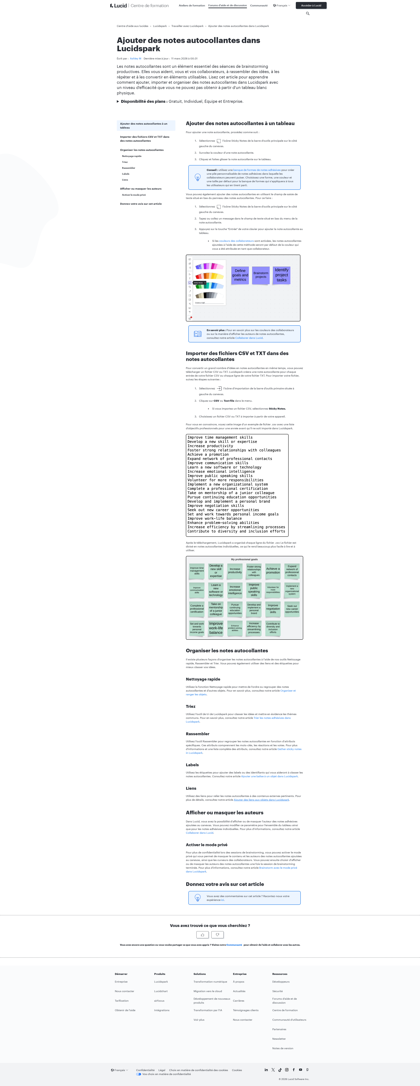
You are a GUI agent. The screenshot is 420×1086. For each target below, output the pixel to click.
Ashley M (135, 58)
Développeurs (281, 981)
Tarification (122, 1000)
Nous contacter (124, 991)
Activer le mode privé (134, 194)
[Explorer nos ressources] (308, 13)
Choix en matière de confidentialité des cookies (198, 1070)
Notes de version (282, 1048)
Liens (125, 179)
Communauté (259, 5)
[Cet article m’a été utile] (202, 934)
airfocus (159, 1000)
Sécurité (277, 991)
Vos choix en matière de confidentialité (166, 1073)
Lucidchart (161, 991)
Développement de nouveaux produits (212, 1000)
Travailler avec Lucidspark (187, 25)
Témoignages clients (246, 1010)
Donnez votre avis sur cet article (141, 203)
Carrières (238, 1000)
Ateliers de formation (192, 5)
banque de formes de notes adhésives (257, 169)
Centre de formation (285, 1010)
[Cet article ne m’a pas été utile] (217, 934)
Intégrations (161, 1010)
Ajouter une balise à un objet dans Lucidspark (269, 776)
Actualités (239, 991)
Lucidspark (160, 25)
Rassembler (128, 167)
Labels (125, 173)
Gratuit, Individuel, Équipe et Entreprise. (182, 101)
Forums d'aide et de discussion (227, 5)
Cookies (237, 1070)
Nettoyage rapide (131, 156)
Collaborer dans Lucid (249, 337)
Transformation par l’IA (208, 1010)
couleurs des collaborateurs (236, 240)
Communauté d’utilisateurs (289, 1019)
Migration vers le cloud (208, 991)
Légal (161, 1070)
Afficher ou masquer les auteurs (140, 188)
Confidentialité (145, 1070)
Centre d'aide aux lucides (132, 25)
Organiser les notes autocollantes (142, 149)
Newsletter (279, 1038)
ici (222, 899)
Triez (125, 162)
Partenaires (279, 1029)
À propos (238, 981)
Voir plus (199, 1019)
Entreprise (121, 981)
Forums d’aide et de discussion (284, 1000)
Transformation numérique (210, 981)
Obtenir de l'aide (125, 1010)
